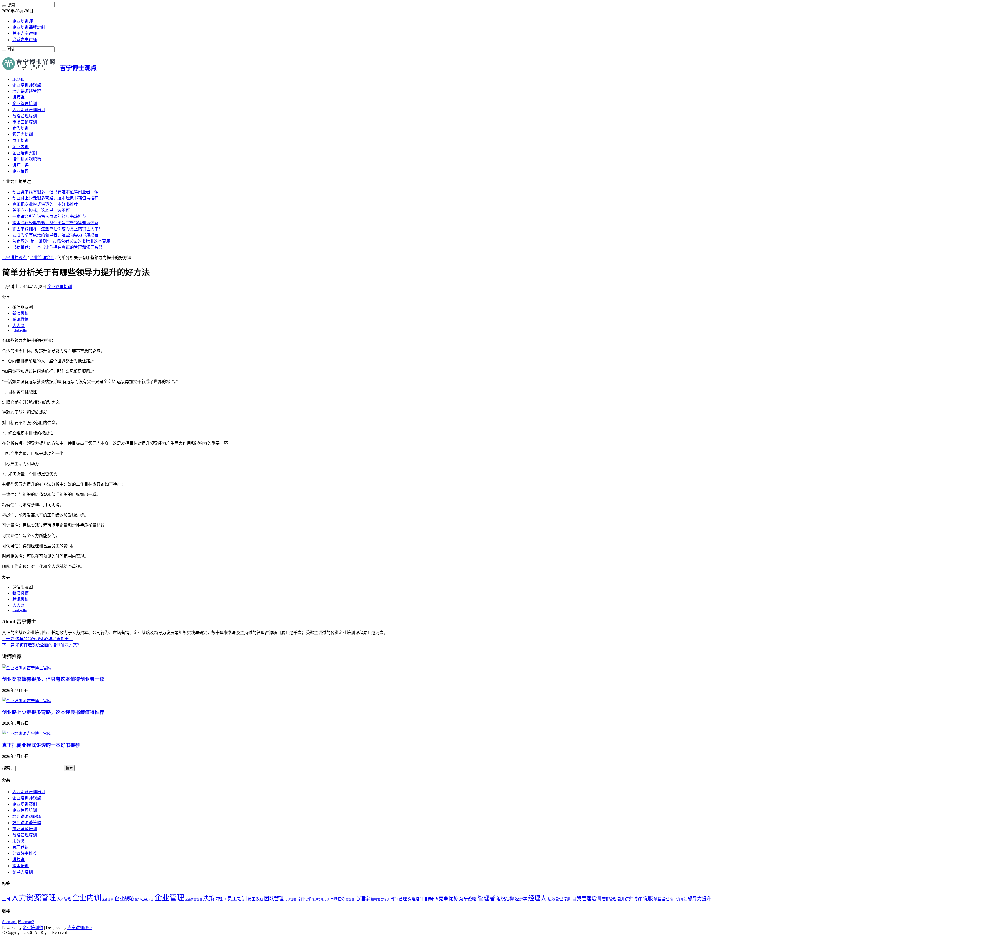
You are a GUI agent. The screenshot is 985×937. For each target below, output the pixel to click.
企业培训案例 (24, 153)
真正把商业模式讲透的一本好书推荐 (45, 204)
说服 (648, 898)
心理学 (362, 898)
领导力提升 (699, 898)
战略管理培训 (24, 116)
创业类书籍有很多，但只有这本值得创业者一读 (55, 192)
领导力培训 (22, 134)
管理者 (486, 898)
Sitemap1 (9, 922)
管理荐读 (20, 847)
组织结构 (505, 898)
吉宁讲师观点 (14, 257)
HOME (18, 79)
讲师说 (18, 97)
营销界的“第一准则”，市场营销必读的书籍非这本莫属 (61, 241)
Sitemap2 (26, 922)
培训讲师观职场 (26, 159)
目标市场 (431, 899)
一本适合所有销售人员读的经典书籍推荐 (49, 216)
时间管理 (398, 899)
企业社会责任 (144, 899)
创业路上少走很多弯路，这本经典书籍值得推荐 (55, 198)
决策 (208, 898)
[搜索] (4, 6)
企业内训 (20, 147)
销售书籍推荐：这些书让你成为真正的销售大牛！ (57, 229)
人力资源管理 (33, 898)
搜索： (8, 768)
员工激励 (255, 899)
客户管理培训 (320, 899)
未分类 (18, 841)
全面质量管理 (193, 899)
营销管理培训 (613, 899)
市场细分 (337, 899)
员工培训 (20, 140)
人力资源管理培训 (28, 110)
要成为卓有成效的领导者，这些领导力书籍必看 (55, 235)
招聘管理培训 (380, 899)
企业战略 (124, 898)
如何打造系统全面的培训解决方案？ (41, 645)
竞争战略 (468, 898)
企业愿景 (107, 899)
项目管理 (661, 899)
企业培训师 (22, 21)
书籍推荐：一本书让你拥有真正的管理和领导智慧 (57, 247)
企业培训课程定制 (28, 27)
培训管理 (290, 899)
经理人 (537, 898)
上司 (6, 899)
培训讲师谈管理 (26, 91)
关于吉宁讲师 (24, 33)
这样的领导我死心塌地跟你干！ (37, 639)
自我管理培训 (586, 898)
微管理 (350, 899)
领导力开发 (678, 899)
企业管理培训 (24, 103)
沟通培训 (415, 899)
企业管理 (20, 171)
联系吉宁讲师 (24, 39)
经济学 (521, 899)
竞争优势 (448, 898)
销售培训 (20, 128)
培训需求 (304, 899)
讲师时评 (20, 165)
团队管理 (274, 898)
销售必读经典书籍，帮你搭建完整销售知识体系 (55, 223)
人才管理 (64, 899)
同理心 (220, 899)
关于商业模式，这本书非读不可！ (43, 210)
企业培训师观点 (26, 85)
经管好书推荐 (24, 853)
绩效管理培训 (559, 899)
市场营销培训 (24, 122)
